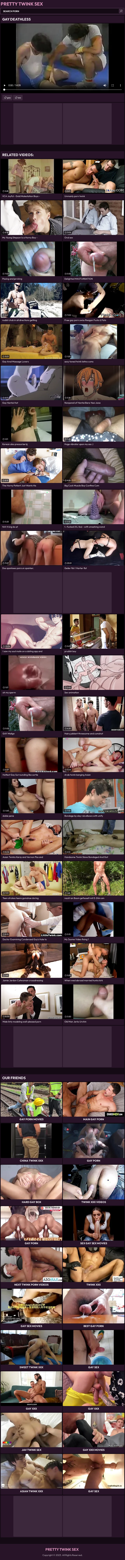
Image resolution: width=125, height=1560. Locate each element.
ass (19, 97)
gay (9, 97)
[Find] (121, 11)
